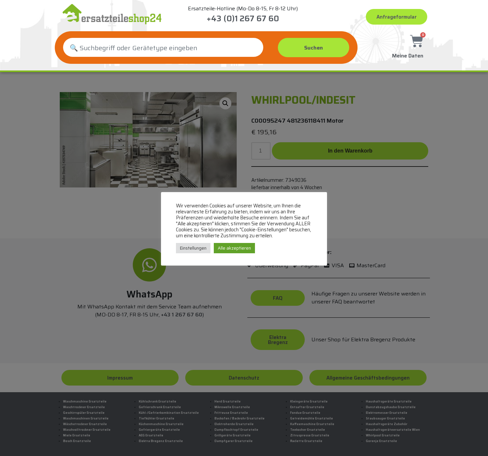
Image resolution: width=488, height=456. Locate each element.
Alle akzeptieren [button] (234, 248)
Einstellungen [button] (193, 248)
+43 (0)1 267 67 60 (242, 18)
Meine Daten (407, 56)
